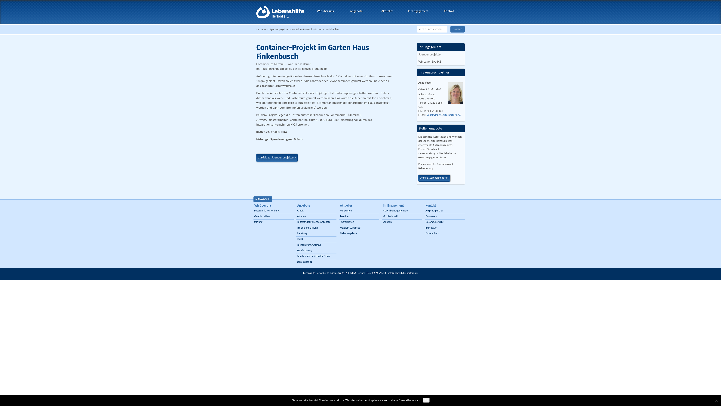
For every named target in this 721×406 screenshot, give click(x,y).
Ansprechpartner (434, 210)
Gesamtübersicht (434, 222)
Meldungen (346, 210)
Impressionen (347, 222)
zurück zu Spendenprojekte (275, 157)
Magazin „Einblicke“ (350, 227)
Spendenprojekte (279, 29)
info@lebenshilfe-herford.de (403, 273)
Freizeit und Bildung (307, 227)
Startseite (260, 29)
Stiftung (258, 222)
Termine (344, 216)
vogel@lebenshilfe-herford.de (444, 115)
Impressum (431, 227)
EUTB (300, 239)
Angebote (356, 11)
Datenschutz (432, 233)
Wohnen (301, 216)
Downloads (431, 216)
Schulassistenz (304, 262)
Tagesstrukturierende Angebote (313, 222)
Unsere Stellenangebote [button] (433, 177)
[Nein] (716, 400)
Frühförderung (304, 250)
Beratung (302, 233)
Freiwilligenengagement (395, 210)
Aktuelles (387, 11)
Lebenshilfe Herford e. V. (267, 210)
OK (426, 400)
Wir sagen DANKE (429, 61)
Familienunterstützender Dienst (313, 256)
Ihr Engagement (418, 11)
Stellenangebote (348, 233)
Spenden (387, 222)
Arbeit (300, 210)
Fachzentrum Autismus (309, 245)
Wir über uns (325, 11)
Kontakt (449, 11)
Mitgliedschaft (390, 216)
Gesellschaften (262, 216)
